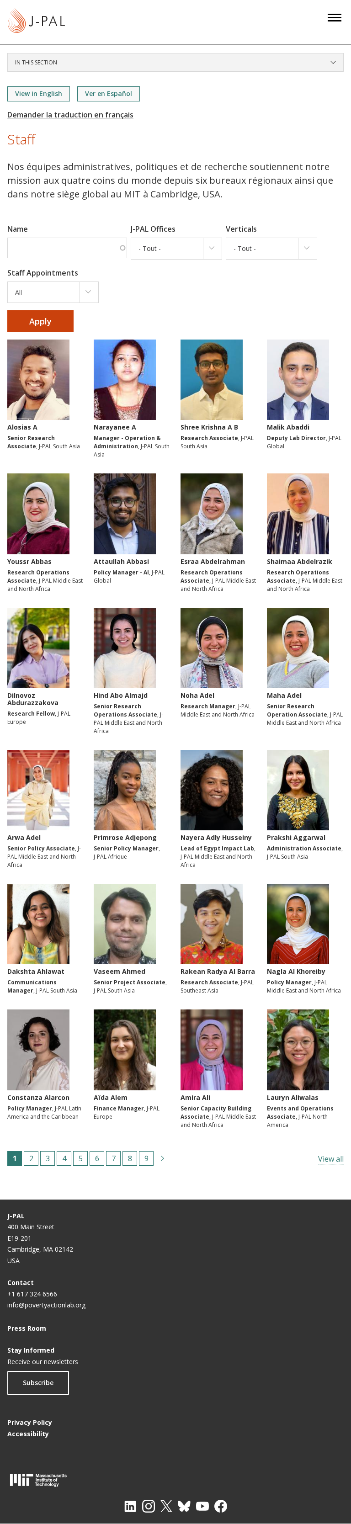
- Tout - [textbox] (149, 248)
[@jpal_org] (148, 1506)
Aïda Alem (111, 1097)
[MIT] (175, 1480)
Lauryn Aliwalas (293, 1097)
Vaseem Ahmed (119, 971)
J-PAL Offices (153, 229)
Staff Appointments (42, 273)
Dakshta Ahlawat (35, 971)
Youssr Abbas (29, 561)
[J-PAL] (36, 22)
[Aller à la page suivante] (162, 1158)
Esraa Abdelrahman (213, 561)
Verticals (241, 229)
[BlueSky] (184, 1506)
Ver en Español (108, 93)
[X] (166, 1506)
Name (17, 229)
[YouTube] (202, 1506)
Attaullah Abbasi (121, 561)
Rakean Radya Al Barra (218, 971)
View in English (38, 93)
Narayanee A (115, 427)
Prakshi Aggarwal (296, 837)
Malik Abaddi (288, 427)
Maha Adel (284, 695)
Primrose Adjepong (125, 837)
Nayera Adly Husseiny (216, 837)
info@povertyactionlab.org (46, 1305)
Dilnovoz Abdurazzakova (32, 699)
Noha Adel (197, 695)
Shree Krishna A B (209, 427)
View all (331, 1159)
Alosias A (22, 427)
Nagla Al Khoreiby (296, 971)
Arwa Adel (24, 837)
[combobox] (176, 249)
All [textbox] (18, 292)
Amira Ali (195, 1097)
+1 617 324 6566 (32, 1294)
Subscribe (38, 1382)
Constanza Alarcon (38, 1097)
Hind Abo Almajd (121, 695)
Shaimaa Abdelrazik (299, 561)
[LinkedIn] (130, 1506)
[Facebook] (220, 1506)
